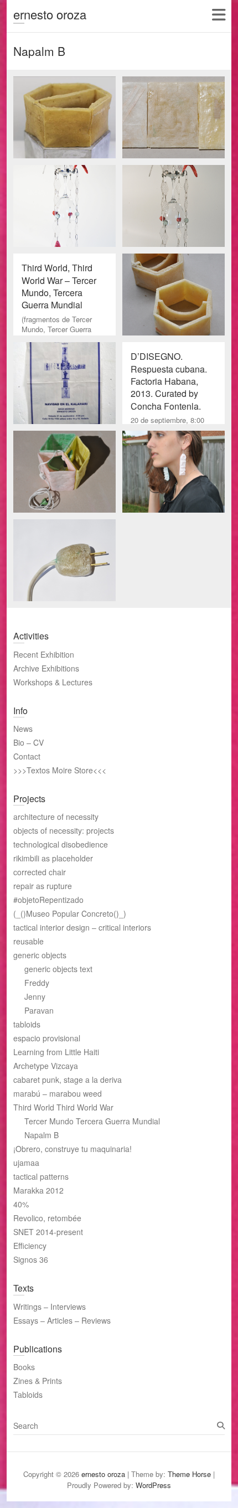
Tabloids (28, 1394)
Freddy (36, 982)
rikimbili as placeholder (53, 858)
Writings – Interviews (49, 1306)
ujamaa (26, 1162)
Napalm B (41, 1134)
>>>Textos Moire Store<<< (59, 770)
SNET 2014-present (48, 1231)
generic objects (39, 954)
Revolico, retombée (47, 1217)
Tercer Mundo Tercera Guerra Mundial (92, 1121)
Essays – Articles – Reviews (62, 1320)
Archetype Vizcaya (45, 1065)
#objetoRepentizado (48, 899)
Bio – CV (28, 742)
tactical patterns (41, 1176)
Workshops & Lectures (52, 682)
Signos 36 (30, 1259)
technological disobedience (60, 844)
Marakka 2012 (38, 1190)
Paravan (39, 1010)
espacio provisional (46, 1038)
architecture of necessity (56, 816)
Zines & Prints (37, 1380)
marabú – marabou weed (57, 1093)
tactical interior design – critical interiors (82, 927)
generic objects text (58, 968)
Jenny (34, 996)
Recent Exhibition (43, 654)
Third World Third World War (63, 1107)
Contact (26, 756)
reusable (28, 941)
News (23, 728)
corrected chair (39, 871)
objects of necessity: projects (63, 830)
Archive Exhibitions (46, 668)
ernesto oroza (49, 14)
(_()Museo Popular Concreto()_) (69, 913)
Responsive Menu (218, 14)
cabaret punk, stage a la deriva (67, 1079)
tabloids (26, 1024)
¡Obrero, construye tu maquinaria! (72, 1148)
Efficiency (29, 1245)
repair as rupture (42, 885)
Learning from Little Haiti (56, 1051)
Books (24, 1366)
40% (21, 1204)
